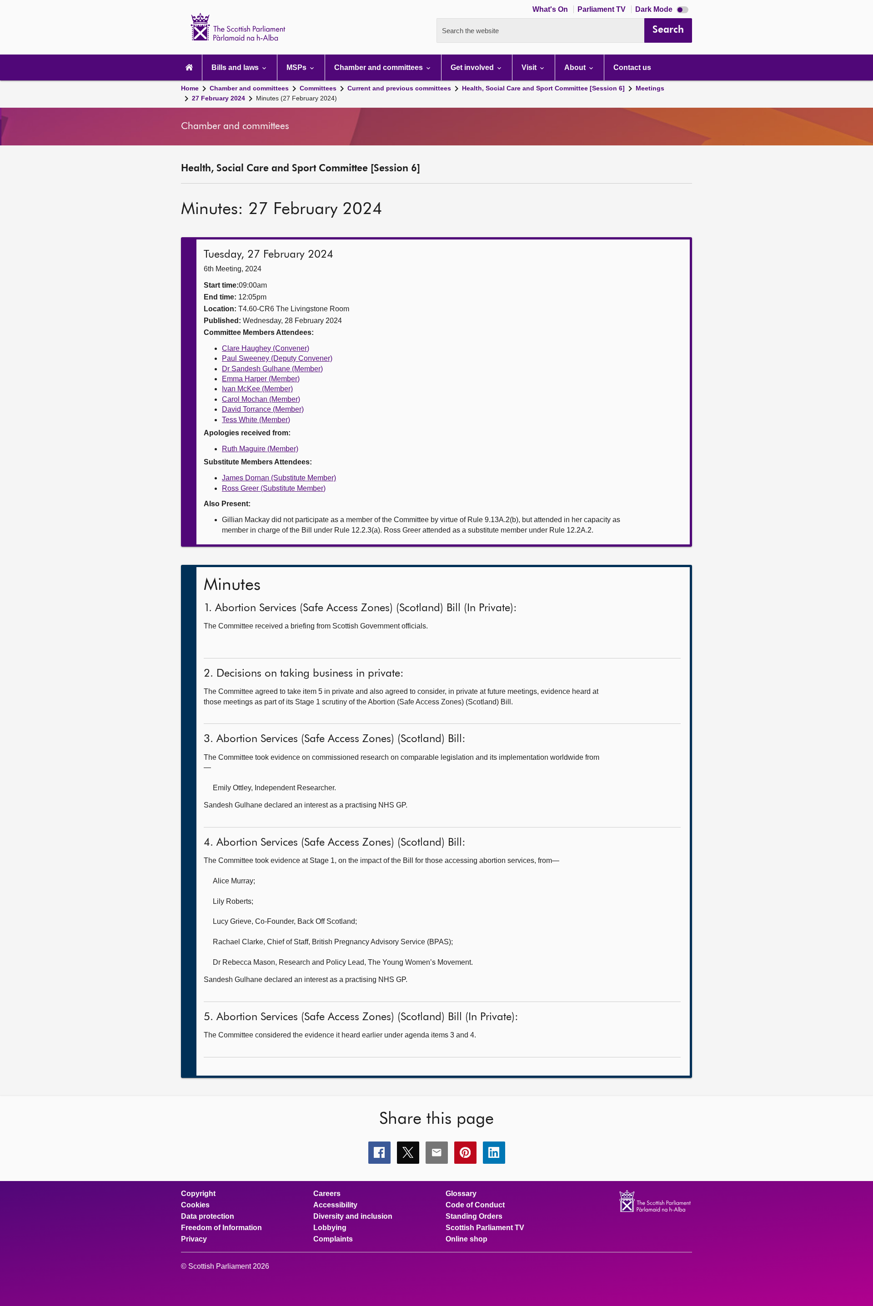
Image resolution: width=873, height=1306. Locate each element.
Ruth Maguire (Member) (260, 449)
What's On (551, 9)
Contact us (632, 67)
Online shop (466, 1239)
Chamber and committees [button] (379, 67)
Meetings (650, 88)
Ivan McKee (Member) (257, 389)
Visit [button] (530, 67)
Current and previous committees (399, 88)
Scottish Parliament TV (485, 1227)
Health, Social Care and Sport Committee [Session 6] (543, 88)
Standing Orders (474, 1216)
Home (190, 88)
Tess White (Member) (256, 420)
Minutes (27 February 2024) (296, 98)
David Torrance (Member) (263, 409)
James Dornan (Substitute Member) (279, 478)
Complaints (333, 1239)
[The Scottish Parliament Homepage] (189, 67)
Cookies (195, 1205)
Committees (318, 88)
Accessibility (335, 1205)
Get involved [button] (473, 67)
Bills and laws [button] (236, 67)
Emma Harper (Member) (261, 379)
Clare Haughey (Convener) (265, 348)
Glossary (461, 1193)
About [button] (575, 67)
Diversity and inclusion (352, 1216)
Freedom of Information (221, 1227)
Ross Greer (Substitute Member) (274, 488)
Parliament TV (602, 9)
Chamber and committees (249, 88)
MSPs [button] (297, 67)
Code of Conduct (475, 1205)
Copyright (198, 1193)
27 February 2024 (218, 98)
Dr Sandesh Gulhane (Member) (272, 369)
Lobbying (329, 1227)
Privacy (194, 1239)
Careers (327, 1193)
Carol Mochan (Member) (261, 399)
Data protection (207, 1216)
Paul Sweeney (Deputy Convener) (277, 358)
